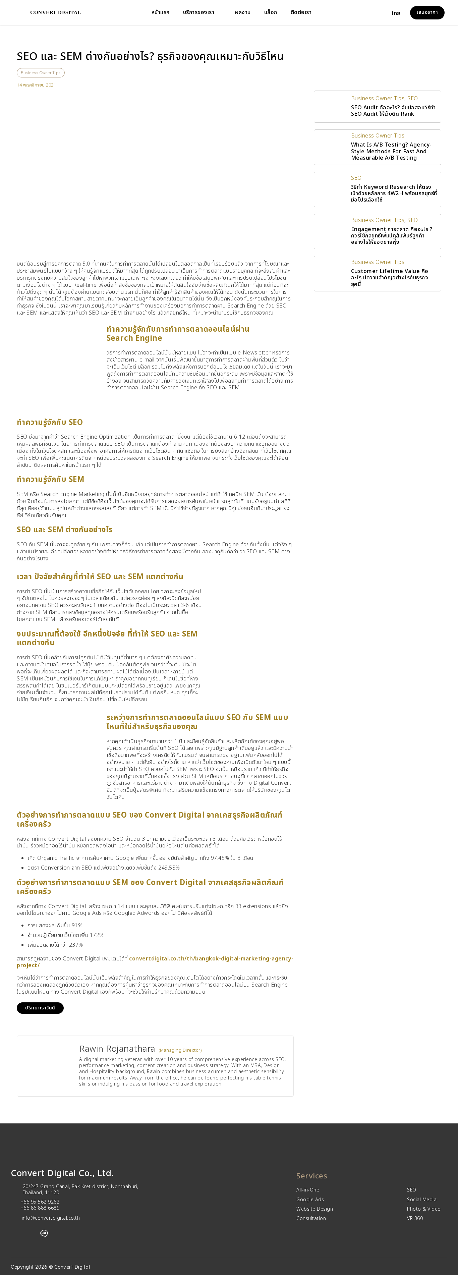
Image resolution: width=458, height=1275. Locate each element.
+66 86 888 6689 (40, 1208)
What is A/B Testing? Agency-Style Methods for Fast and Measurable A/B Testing (391, 151)
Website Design (314, 1209)
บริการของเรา (199, 12)
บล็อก (270, 12)
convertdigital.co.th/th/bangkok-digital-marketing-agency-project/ (155, 962)
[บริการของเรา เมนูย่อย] (220, 12)
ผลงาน (243, 12)
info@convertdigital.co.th (51, 1218)
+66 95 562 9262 (40, 1202)
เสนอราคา (427, 12)
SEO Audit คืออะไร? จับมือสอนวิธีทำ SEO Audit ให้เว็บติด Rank (393, 111)
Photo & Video (424, 1209)
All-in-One (307, 1190)
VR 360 (415, 1219)
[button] (400, 13)
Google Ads (310, 1200)
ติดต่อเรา (301, 12)
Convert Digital (55, 12)
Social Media (422, 1200)
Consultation (311, 1219)
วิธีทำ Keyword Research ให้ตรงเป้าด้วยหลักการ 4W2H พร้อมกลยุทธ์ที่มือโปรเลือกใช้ (394, 193)
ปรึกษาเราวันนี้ (40, 1007)
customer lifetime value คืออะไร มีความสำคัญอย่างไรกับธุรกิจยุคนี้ (389, 277)
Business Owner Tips (41, 72)
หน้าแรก (161, 12)
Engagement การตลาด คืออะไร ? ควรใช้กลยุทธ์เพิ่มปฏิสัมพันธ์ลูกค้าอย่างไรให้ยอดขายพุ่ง (392, 235)
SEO (412, 98)
